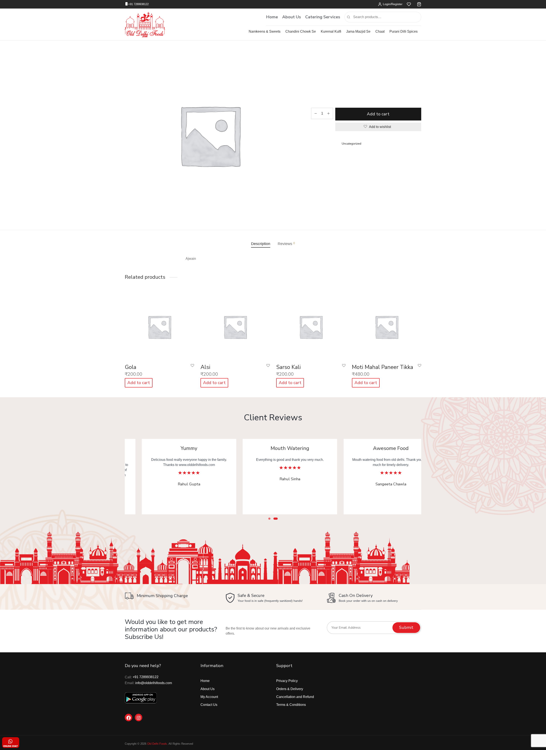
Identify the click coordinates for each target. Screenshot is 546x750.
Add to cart (378, 114)
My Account (209, 697)
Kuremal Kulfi (331, 31)
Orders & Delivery (289, 689)
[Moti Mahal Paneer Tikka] (386, 325)
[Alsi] (235, 325)
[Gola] (159, 325)
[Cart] (419, 4)
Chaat (380, 31)
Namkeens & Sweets (264, 31)
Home (272, 17)
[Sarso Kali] (311, 325)
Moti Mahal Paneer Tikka (382, 367)
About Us (291, 17)
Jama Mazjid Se (358, 31)
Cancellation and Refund (295, 697)
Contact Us (208, 704)
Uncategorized (331, 58)
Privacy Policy (287, 681)
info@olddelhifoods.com (153, 683)
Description (260, 244)
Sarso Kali (288, 367)
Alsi (205, 367)
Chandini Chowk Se (300, 31)
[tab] (260, 244)
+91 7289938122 (138, 4)
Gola (130, 367)
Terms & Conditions (291, 704)
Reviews (286, 243)
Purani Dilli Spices (403, 31)
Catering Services (322, 17)
